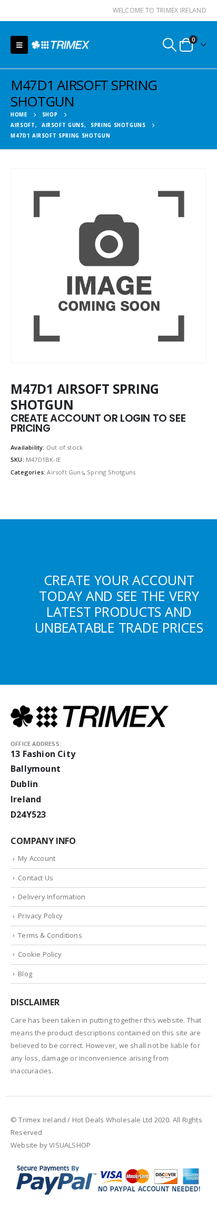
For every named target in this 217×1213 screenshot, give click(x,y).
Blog (25, 973)
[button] (19, 45)
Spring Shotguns (111, 472)
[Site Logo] (61, 44)
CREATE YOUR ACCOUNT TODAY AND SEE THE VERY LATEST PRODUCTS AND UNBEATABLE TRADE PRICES (119, 603)
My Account (36, 858)
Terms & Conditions (50, 935)
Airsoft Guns (65, 472)
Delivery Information (51, 896)
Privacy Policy (40, 915)
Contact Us (35, 877)
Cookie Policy (40, 954)
